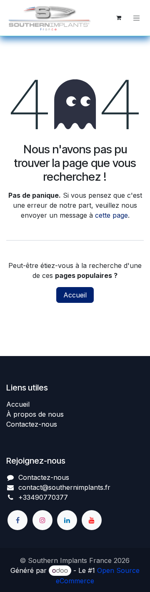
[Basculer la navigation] (136, 17)
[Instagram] (42, 520)
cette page (111, 215)
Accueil (75, 295)
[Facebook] (18, 520)
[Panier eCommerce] (119, 18)
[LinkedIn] (67, 520)
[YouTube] (92, 520)
